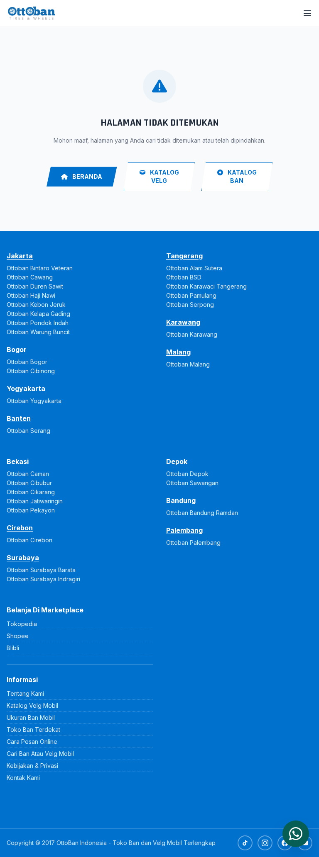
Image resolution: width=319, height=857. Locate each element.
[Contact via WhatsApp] (295, 834)
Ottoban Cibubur (29, 482)
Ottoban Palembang (193, 542)
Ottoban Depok (187, 473)
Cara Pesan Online (32, 741)
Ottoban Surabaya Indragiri (43, 579)
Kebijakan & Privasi (32, 765)
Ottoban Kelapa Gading (38, 313)
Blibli (13, 647)
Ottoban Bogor (27, 361)
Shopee (18, 635)
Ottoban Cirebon (29, 540)
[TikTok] (245, 842)
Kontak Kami (23, 777)
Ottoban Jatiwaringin (35, 501)
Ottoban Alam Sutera (194, 268)
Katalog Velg (164, 176)
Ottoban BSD (183, 277)
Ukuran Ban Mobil (31, 717)
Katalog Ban (241, 176)
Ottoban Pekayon (31, 510)
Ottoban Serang (28, 430)
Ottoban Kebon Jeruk (36, 304)
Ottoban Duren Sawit (35, 286)
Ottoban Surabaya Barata (41, 569)
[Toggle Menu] (307, 13)
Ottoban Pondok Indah (38, 322)
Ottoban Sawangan (192, 482)
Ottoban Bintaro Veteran (40, 268)
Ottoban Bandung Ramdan (202, 512)
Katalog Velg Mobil (32, 705)
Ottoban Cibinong (31, 370)
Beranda (86, 176)
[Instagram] (265, 842)
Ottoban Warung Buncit (38, 331)
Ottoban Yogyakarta (34, 400)
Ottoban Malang (188, 364)
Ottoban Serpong (190, 304)
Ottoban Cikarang (31, 491)
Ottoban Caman (28, 473)
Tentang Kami (25, 693)
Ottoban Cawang (30, 277)
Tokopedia (22, 623)
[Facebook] (284, 842)
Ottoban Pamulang (191, 295)
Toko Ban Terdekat (33, 729)
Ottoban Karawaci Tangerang (206, 286)
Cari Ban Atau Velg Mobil (40, 753)
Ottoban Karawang (191, 334)
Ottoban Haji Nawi (31, 295)
